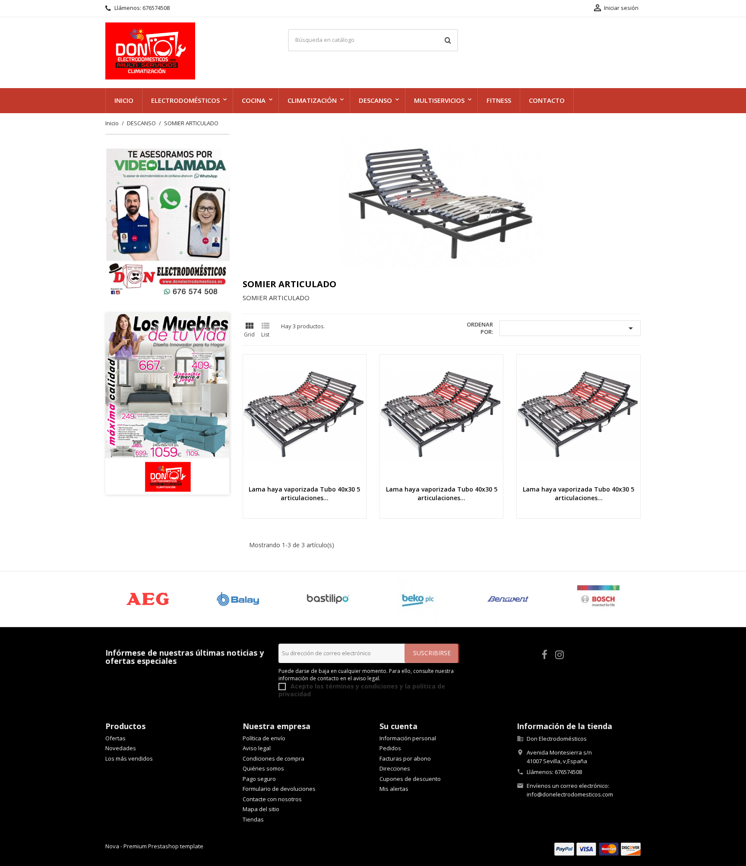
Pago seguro (259, 779)
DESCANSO (375, 100)
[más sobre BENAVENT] (508, 599)
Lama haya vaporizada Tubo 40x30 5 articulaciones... (304, 493)
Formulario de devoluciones (279, 789)
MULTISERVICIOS (439, 100)
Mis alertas (393, 789)
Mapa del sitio (261, 809)
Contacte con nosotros (272, 799)
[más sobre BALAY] (238, 599)
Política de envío (264, 738)
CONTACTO (547, 100)
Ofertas (115, 738)
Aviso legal (257, 748)
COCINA (254, 100)
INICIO (123, 100)
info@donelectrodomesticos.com (570, 794)
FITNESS (499, 100)
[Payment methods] (597, 848)
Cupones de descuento (410, 779)
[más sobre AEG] (147, 599)
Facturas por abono (405, 758)
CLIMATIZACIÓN (312, 100)
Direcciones (394, 768)
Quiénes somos (263, 768)
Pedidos (390, 748)
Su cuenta (398, 726)
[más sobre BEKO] (418, 599)
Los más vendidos (129, 758)
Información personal (407, 738)
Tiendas (253, 819)
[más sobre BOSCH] (598, 599)
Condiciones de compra (273, 758)
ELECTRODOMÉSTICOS (185, 100)
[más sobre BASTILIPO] (327, 599)
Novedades (120, 748)
